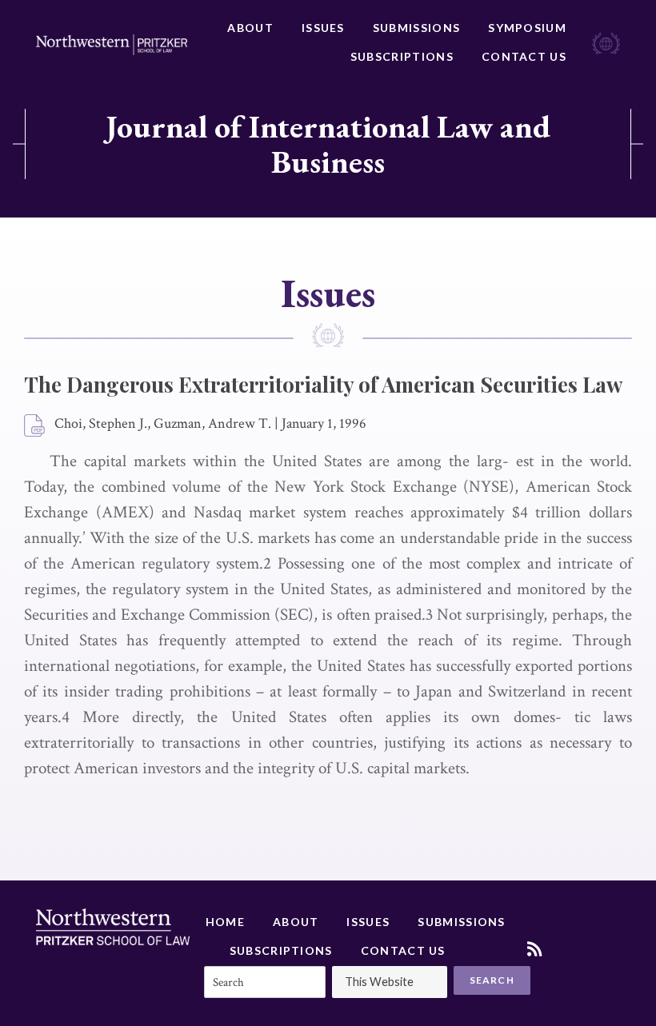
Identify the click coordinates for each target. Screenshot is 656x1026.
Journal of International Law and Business (328, 144)
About (250, 27)
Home (225, 921)
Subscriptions (402, 56)
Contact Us (524, 56)
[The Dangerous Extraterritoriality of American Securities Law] (35, 426)
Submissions (416, 27)
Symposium (527, 27)
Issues (323, 27)
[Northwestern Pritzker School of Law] (111, 45)
